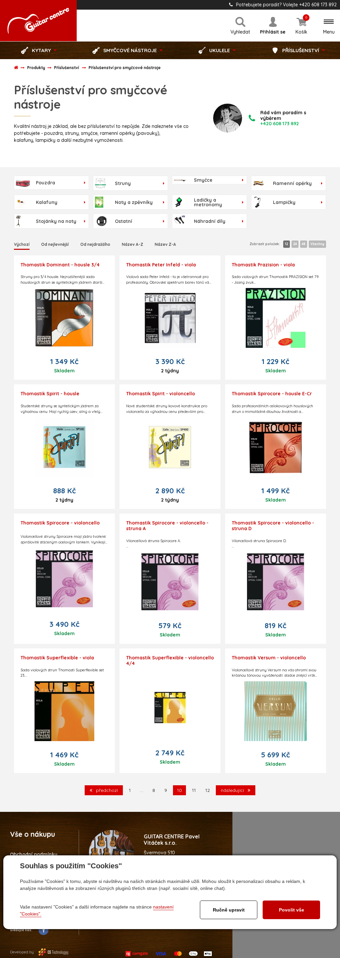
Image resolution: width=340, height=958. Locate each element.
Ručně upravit (229, 909)
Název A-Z (132, 244)
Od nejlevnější (55, 244)
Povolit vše (291, 909)
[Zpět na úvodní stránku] (38, 20)
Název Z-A (165, 244)
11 (194, 790)
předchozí (106, 790)
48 (303, 244)
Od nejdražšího (95, 244)
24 (295, 244)
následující (233, 790)
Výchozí (22, 244)
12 (286, 244)
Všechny (317, 244)
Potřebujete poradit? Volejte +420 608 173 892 (286, 5)
